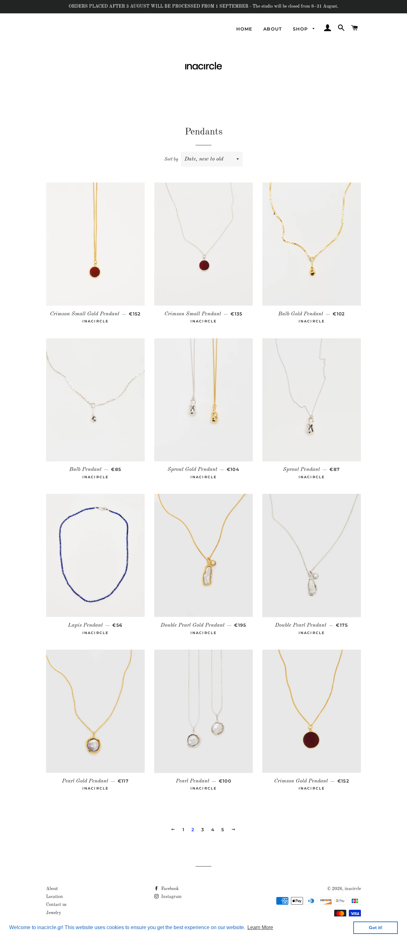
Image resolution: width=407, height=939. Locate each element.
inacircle (353, 889)
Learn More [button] (260, 927)
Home (244, 29)
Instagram (171, 896)
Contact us (56, 904)
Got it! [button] (376, 927)
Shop (301, 29)
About (272, 29)
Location (54, 896)
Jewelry (53, 913)
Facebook (169, 889)
